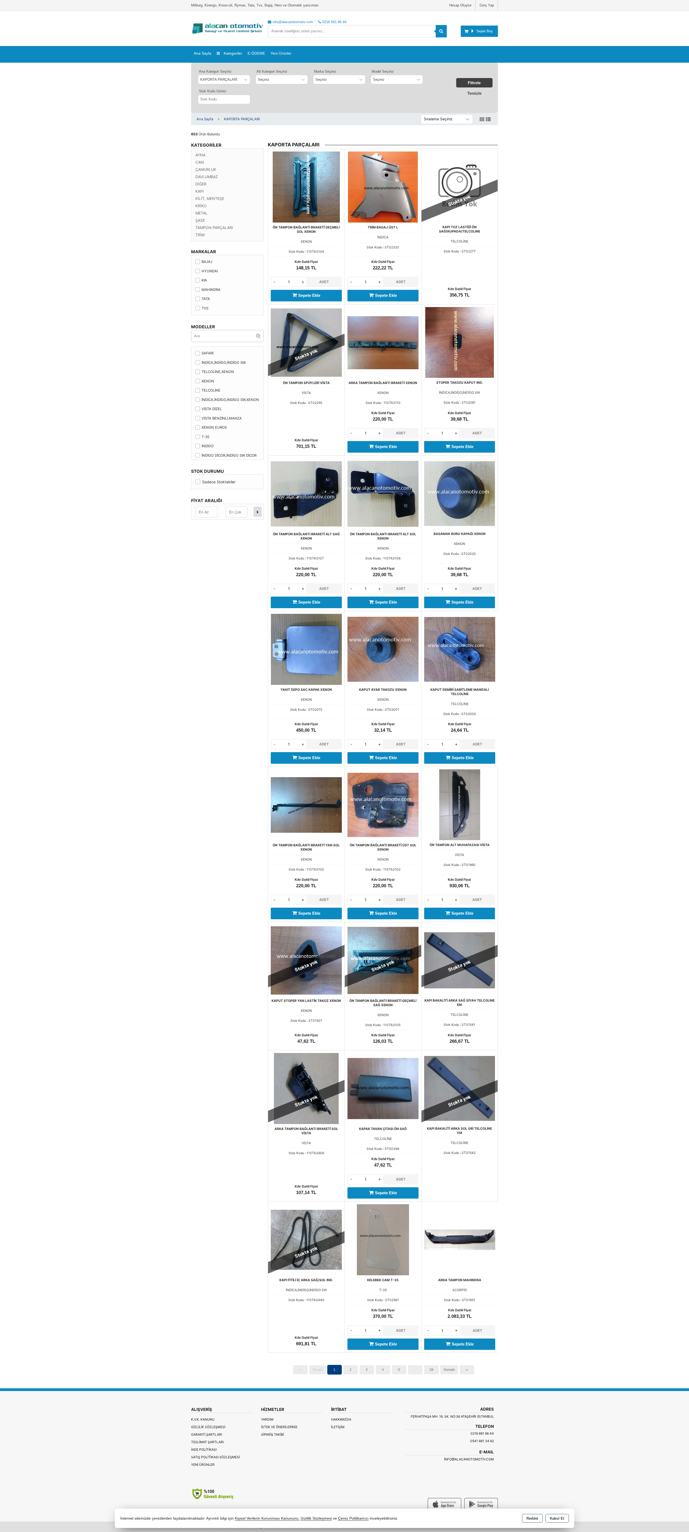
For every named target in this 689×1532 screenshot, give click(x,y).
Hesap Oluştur (460, 5)
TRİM (200, 235)
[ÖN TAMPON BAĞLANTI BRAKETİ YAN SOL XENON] (306, 804)
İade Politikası (204, 1450)
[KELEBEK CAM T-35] (383, 1239)
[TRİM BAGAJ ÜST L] (383, 186)
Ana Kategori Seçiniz (215, 71)
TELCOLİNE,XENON (218, 371)
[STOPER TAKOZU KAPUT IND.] (459, 342)
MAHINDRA (211, 289)
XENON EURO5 (214, 427)
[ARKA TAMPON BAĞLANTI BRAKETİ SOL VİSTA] (306, 1088)
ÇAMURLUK (205, 169)
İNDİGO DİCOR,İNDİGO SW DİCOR (229, 455)
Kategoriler (232, 53)
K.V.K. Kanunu (203, 1419)
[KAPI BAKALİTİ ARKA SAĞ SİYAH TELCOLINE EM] (459, 960)
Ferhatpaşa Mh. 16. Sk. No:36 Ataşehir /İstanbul (452, 1416)
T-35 (205, 437)
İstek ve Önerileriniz (279, 1427)
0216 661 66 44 (482, 1433)
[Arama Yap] (441, 31)
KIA (204, 280)
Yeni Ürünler (203, 1465)
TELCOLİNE (211, 390)
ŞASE (200, 220)
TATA (206, 299)
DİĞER (200, 184)
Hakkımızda (341, 1419)
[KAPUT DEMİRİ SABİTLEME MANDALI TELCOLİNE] (459, 648)
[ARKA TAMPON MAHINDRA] (459, 1239)
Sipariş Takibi (272, 1434)
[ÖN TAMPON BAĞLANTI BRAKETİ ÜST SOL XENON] (383, 804)
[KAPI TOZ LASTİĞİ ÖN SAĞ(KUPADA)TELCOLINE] (459, 186)
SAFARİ (207, 353)
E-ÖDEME (256, 53)
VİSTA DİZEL (212, 409)
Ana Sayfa (202, 53)
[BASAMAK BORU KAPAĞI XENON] (459, 493)
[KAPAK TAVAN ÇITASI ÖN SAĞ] (383, 1088)
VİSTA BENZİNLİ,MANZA (222, 418)
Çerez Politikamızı (353, 1518)
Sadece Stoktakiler (218, 482)
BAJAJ (207, 261)
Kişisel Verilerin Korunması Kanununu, (267, 1518)
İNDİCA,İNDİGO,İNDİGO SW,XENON (230, 399)
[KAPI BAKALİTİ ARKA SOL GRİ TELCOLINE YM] (459, 1088)
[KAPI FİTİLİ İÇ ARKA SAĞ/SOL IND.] (306, 1239)
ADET (324, 282)
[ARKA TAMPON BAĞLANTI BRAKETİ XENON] (383, 342)
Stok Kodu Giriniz (212, 91)
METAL (201, 213)
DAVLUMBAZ (206, 176)
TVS (205, 308)
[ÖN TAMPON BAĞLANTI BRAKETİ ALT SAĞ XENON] (306, 493)
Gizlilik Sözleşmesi (208, 1427)
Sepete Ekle (309, 295)
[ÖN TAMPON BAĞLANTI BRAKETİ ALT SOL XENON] (383, 493)
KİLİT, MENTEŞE (209, 198)
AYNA (200, 155)
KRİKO (201, 205)
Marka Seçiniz (325, 71)
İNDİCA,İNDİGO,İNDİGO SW (224, 362)
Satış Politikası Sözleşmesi (215, 1457)
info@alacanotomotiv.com (469, 1459)
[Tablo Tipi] (488, 119)
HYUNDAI (210, 271)
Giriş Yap (487, 5)
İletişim (337, 1427)
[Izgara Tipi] (482, 119)
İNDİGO (208, 446)
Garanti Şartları (206, 1434)
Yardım (267, 1419)
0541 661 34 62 (482, 1441)
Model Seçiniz (383, 71)
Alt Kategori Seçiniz (271, 71)
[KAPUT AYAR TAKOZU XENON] (383, 648)
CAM (199, 162)
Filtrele (474, 82)
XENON (208, 381)
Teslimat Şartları (207, 1442)
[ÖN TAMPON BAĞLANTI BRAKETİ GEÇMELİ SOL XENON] (306, 186)
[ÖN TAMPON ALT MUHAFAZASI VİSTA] (459, 804)
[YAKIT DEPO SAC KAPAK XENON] (306, 648)
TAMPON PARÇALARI (214, 227)
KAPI (199, 191)
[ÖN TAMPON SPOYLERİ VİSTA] (306, 342)
